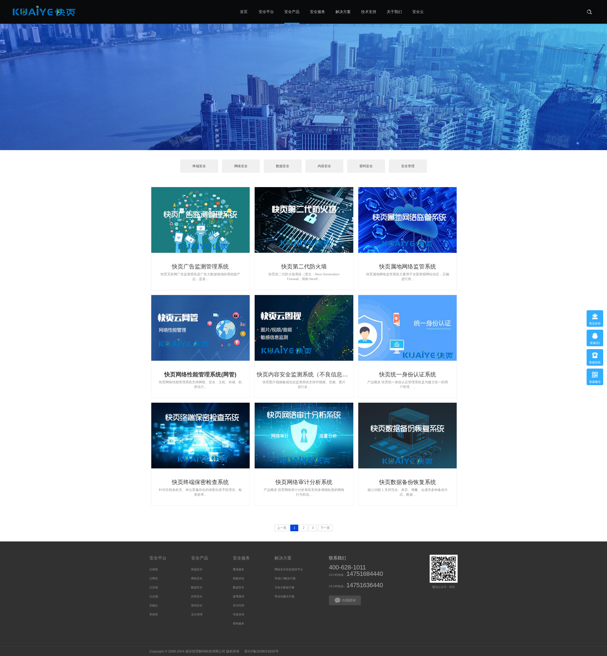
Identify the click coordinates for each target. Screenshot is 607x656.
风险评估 (238, 578)
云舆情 (153, 569)
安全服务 (241, 558)
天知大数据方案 (284, 587)
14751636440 (364, 585)
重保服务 (238, 569)
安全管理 (407, 166)
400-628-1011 (347, 567)
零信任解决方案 (284, 596)
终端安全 (199, 166)
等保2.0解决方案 (285, 578)
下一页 (325, 528)
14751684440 (364, 573)
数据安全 (282, 166)
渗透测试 (238, 596)
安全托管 (238, 605)
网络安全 (241, 166)
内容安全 (324, 166)
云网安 (153, 578)
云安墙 (153, 587)
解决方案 (283, 558)
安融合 (153, 605)
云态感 (153, 596)
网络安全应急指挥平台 (289, 569)
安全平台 (157, 558)
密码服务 (238, 623)
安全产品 (199, 558)
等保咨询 (238, 614)
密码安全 (366, 166)
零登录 (153, 614)
